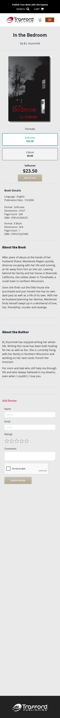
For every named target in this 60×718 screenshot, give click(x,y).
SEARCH (21, 9)
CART (37, 9)
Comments (10, 448)
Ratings (8, 434)
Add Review (9, 400)
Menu (49, 19)
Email (7, 421)
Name (7, 408)
